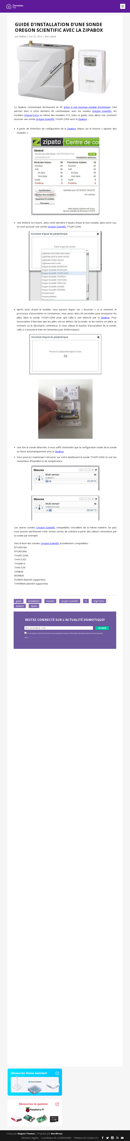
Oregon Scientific (101, 111)
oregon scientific (69, 601)
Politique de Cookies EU (86, 1137)
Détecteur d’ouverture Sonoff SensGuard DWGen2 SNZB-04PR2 (60, 931)
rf (86, 601)
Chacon (28, 115)
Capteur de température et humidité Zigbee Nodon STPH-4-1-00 (62, 830)
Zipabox (82, 119)
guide (18, 601)
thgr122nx (99, 601)
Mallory (22, 36)
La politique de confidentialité (56, 1137)
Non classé (50, 36)
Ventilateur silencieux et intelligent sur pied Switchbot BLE (61, 1032)
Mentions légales (30, 1137)
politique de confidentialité (38, 637)
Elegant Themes (26, 1133)
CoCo (36, 115)
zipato (34, 605)
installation (33, 601)
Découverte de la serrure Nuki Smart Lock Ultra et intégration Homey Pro (61, 729)
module (50, 601)
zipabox (20, 605)
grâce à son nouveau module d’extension (87, 107)
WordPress (56, 1133)
